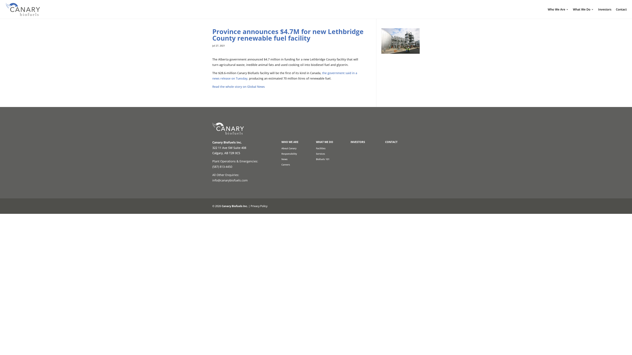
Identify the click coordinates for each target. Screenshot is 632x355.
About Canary (288, 148)
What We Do (581, 9)
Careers (285, 164)
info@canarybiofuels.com (230, 180)
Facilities (321, 148)
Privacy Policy (259, 206)
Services (320, 153)
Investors (604, 9)
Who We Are (556, 9)
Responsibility (289, 153)
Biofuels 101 (322, 159)
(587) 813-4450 (222, 167)
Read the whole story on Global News (238, 87)
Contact (621, 9)
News (284, 159)
